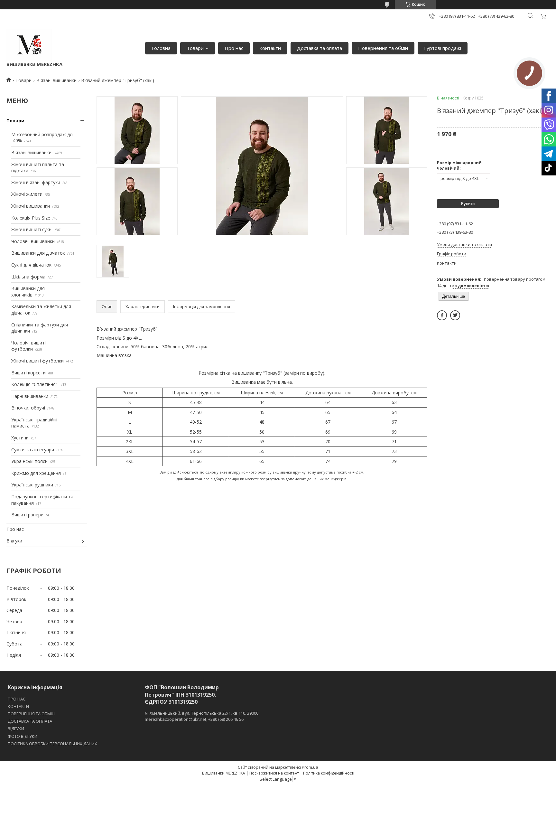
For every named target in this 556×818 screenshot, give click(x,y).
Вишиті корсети (28, 373)
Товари (195, 48)
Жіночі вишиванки (30, 206)
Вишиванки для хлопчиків (28, 291)
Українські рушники (32, 485)
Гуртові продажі (442, 48)
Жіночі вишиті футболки (37, 361)
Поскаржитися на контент (274, 773)
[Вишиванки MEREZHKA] (29, 45)
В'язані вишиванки (56, 80)
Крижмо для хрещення (36, 473)
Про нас (234, 48)
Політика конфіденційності (328, 773)
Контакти (270, 48)
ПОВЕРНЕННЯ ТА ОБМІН (31, 714)
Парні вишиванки (29, 396)
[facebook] (442, 315)
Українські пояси (29, 461)
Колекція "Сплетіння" (35, 384)
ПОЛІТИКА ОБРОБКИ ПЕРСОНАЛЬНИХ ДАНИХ (52, 744)
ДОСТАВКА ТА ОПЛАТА (30, 721)
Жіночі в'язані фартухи (35, 182)
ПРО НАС (16, 699)
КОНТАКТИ (18, 706)
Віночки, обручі (28, 408)
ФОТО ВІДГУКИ (22, 736)
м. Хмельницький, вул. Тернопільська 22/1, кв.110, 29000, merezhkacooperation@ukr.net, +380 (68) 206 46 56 (202, 716)
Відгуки (14, 541)
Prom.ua (310, 767)
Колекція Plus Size (30, 218)
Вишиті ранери (27, 515)
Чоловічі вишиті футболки (28, 346)
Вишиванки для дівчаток (38, 253)
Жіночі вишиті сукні (31, 229)
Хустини (20, 438)
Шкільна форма (28, 277)
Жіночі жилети (26, 194)
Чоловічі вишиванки (33, 241)
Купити (468, 203)
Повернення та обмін (383, 48)
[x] (455, 315)
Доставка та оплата (319, 48)
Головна (161, 48)
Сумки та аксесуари (32, 450)
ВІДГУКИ (16, 728)
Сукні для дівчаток (31, 265)
